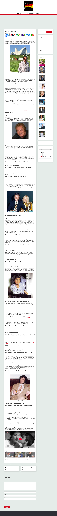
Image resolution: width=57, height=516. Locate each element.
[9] (23, 189)
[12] (27, 189)
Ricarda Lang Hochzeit (10, 467)
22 (48, 155)
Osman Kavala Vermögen (27, 467)
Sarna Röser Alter (41, 90)
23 (50, 155)
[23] (6, 343)
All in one (41, 39)
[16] (32, 256)
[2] (25, 110)
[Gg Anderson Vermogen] (10, 455)
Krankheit (41, 48)
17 (39, 155)
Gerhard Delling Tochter (42, 114)
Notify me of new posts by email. (10, 504)
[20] (29, 317)
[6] (19, 162)
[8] (21, 162)
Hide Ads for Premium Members (30, 13)
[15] (31, 256)
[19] (28, 317)
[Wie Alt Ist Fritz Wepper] (20, 455)
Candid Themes (36, 513)
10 (39, 153)
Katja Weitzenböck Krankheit (43, 98)
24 (39, 156)
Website (5, 497)
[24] (7, 343)
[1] (24, 110)
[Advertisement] (28, 21)
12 (43, 153)
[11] (26, 189)
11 (41, 153)
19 (43, 155)
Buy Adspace (19, 13)
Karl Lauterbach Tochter (42, 82)
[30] (32, 429)
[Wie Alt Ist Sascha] (30, 455)
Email (5, 494)
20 (45, 155)
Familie (41, 44)
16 (50, 153)
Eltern (40, 42)
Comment (5, 481)
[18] (26, 317)
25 (41, 156)
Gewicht (41, 47)
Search (49, 31)
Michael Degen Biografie (42, 122)
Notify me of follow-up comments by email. (11, 502)
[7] (20, 162)
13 (45, 153)
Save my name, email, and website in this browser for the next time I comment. (16, 501)
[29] (31, 429)
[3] (26, 110)
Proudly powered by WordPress (23, 513)
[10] (24, 189)
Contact (23, 13)
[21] (32, 342)
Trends (41, 50)
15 (48, 153)
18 (41, 155)
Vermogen (41, 51)
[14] (30, 256)
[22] (33, 342)
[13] (29, 256)
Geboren (41, 45)
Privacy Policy (38, 13)
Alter (40, 41)
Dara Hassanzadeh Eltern (43, 106)
